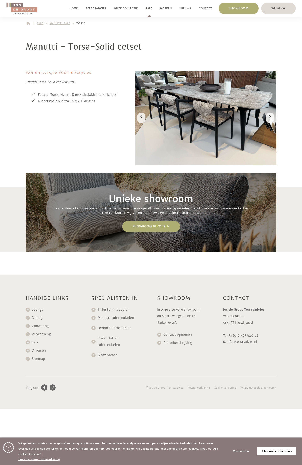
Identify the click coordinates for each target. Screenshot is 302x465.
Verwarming (41, 334)
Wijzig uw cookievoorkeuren (258, 387)
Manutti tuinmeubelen (116, 318)
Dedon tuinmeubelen (114, 328)
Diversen (39, 350)
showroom (238, 8)
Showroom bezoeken (151, 226)
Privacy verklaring (198, 387)
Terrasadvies (96, 8)
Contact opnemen (177, 334)
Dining (37, 318)
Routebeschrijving (177, 343)
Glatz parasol (109, 355)
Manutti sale (60, 23)
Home (74, 8)
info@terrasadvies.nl (242, 342)
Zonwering (40, 326)
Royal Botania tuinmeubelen (109, 341)
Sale (149, 8)
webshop (278, 8)
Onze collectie (126, 8)
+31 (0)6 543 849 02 (242, 335)
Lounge (38, 309)
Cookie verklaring (225, 387)
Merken (166, 8)
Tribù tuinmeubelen (113, 309)
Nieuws (185, 8)
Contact (205, 8)
